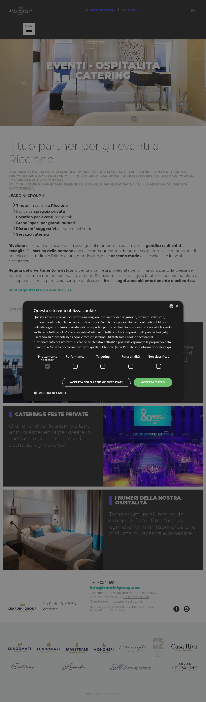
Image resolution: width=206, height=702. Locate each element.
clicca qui (165, 347)
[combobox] (171, 306)
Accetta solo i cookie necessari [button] (96, 382)
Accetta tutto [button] (153, 382)
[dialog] (103, 351)
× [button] (176, 306)
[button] (50, 393)
